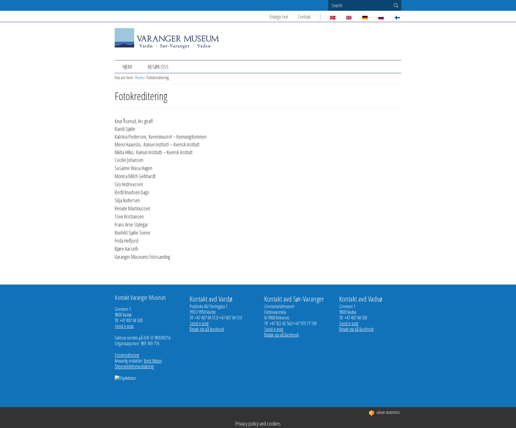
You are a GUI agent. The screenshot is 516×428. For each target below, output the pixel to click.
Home (139, 77)
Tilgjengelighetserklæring (134, 366)
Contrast (304, 16)
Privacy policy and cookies (258, 423)
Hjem (127, 66)
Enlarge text (279, 16)
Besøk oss (158, 66)
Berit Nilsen (153, 360)
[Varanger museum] (167, 45)
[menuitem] (127, 66)
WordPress (388, 412)
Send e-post (124, 326)
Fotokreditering (127, 355)
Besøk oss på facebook (207, 329)
